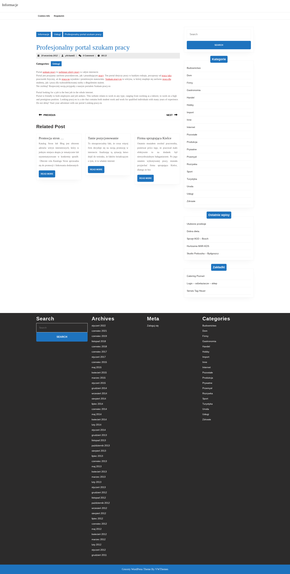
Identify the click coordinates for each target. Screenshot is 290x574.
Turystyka (192, 179)
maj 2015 (97, 367)
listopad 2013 (99, 440)
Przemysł (192, 156)
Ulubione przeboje (196, 224)
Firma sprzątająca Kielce (154, 138)
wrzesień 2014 (99, 393)
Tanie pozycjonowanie (103, 138)
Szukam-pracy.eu (113, 79)
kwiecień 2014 (99, 419)
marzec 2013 (99, 476)
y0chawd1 (70, 55)
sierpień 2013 (99, 450)
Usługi (57, 34)
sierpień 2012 (99, 513)
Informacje (10, 5)
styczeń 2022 (99, 325)
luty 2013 (96, 482)
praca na (66, 79)
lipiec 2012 (97, 518)
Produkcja (192, 142)
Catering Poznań (196, 276)
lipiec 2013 (97, 456)
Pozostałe (192, 134)
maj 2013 (97, 466)
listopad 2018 (99, 341)
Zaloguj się (153, 325)
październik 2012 (101, 503)
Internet (191, 127)
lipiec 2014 (97, 403)
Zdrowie (191, 201)
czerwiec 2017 (99, 351)
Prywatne (192, 149)
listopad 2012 (99, 497)
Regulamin (59, 16)
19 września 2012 (49, 55)
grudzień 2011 (99, 555)
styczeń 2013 (99, 487)
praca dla (166, 79)
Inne (189, 119)
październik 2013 (101, 445)
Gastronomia (194, 90)
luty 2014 (96, 424)
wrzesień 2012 (99, 508)
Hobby (190, 105)
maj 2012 (97, 529)
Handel (190, 97)
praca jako (167, 75)
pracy (101, 75)
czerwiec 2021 (99, 330)
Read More (48, 175)
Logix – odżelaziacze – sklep (202, 283)
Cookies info (44, 16)
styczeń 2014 (99, 430)
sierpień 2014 (99, 398)
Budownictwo (194, 68)
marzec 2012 (99, 539)
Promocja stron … (51, 138)
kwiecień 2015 (99, 372)
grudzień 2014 (99, 388)
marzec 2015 (99, 377)
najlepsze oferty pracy (69, 72)
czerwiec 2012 (99, 523)
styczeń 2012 (99, 549)
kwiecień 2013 (99, 471)
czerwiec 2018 (99, 346)
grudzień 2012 (99, 492)
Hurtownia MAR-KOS (198, 246)
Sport (189, 171)
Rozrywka (192, 164)
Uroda (190, 186)
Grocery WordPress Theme (136, 569)
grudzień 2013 (99, 435)
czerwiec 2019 (99, 336)
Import (190, 112)
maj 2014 (97, 414)
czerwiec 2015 (99, 362)
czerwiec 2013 (99, 461)
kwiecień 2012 (99, 534)
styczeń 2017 (99, 357)
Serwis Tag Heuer (196, 290)
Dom (189, 75)
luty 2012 (96, 544)
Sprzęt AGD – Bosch (197, 238)
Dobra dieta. (193, 231)
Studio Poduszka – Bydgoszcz (203, 253)
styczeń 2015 (99, 383)
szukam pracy (49, 72)
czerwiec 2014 (99, 409)
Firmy (190, 82)
